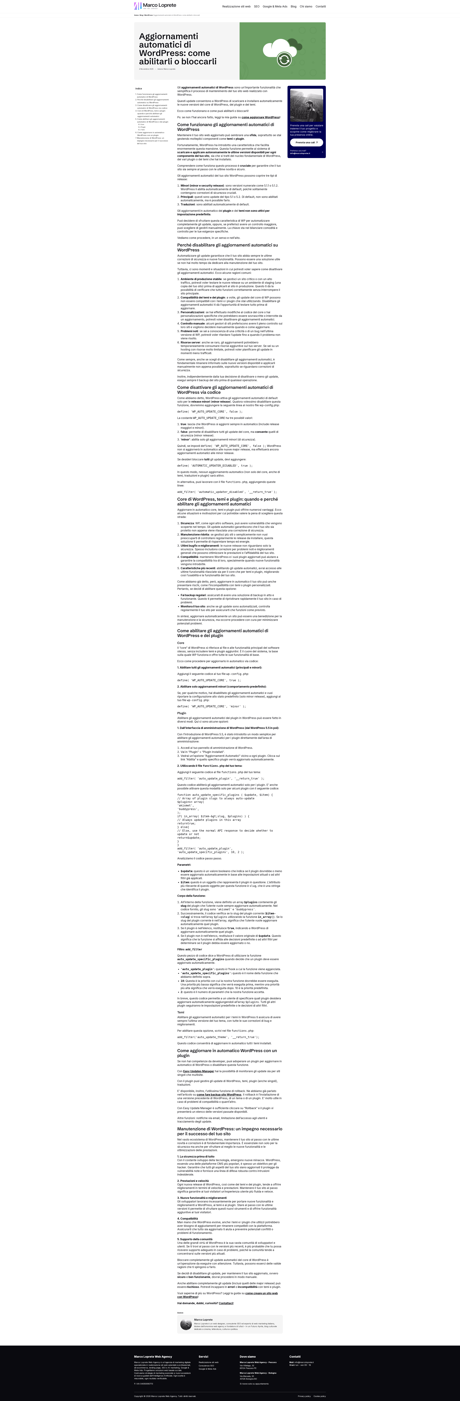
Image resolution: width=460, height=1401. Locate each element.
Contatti (321, 6)
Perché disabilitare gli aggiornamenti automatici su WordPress (153, 101)
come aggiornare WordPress (260, 117)
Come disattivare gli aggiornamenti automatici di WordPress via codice (152, 106)
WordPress (148, 15)
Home (136, 15)
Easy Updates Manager (198, 1071)
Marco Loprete (203, 1319)
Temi (143, 130)
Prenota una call (305, 142)
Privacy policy (304, 1396)
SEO (256, 6)
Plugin (143, 127)
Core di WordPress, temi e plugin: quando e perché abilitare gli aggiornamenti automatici (151, 113)
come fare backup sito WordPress (219, 1094)
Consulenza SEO (206, 1365)
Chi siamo (306, 6)
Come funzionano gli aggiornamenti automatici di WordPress (152, 95)
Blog (293, 6)
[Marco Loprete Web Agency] (155, 6)
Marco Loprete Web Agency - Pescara (258, 1362)
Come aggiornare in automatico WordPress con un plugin (150, 133)
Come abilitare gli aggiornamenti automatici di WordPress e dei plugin (152, 120)
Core (142, 124)
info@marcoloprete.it (304, 1362)
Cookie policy (320, 1396)
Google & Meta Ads (275, 6)
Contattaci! (226, 1303)
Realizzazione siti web (236, 6)
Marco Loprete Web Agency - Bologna (258, 1373)
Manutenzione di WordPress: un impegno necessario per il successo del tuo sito (152, 141)
